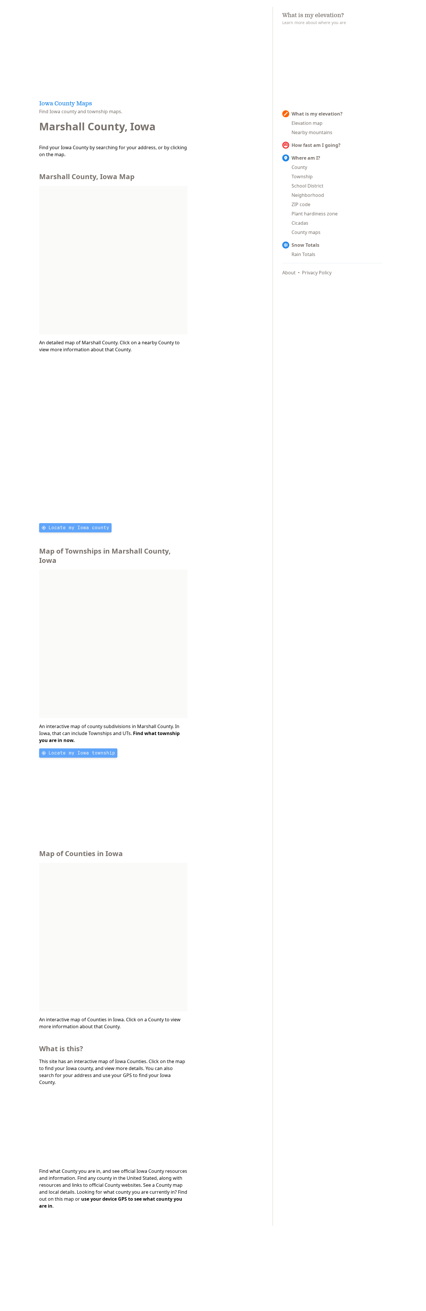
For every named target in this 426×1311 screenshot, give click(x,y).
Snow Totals (305, 245)
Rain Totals (303, 254)
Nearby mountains (312, 132)
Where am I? (306, 158)
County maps (306, 232)
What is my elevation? (317, 114)
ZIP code (301, 204)
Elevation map (307, 123)
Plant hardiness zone (315, 213)
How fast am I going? (316, 145)
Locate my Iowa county (78, 528)
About (289, 272)
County (299, 167)
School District (307, 186)
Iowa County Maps (65, 104)
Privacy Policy (317, 272)
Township (302, 176)
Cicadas (300, 223)
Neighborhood (308, 195)
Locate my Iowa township (81, 753)
